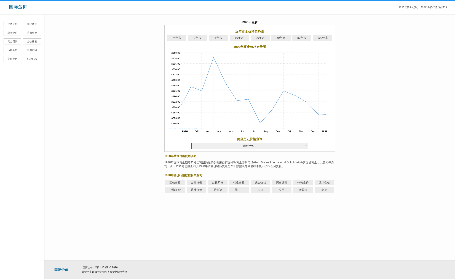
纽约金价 (324, 182)
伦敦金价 (12, 24)
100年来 (322, 37)
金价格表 (32, 41)
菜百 (282, 189)
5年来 (218, 37)
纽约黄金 (32, 24)
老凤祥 (303, 189)
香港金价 (32, 32)
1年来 (197, 37)
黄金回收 (12, 41)
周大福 (217, 189)
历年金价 (12, 50)
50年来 (301, 37)
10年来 (239, 37)
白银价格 (32, 50)
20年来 (260, 37)
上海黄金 (175, 189)
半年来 (177, 37)
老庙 (324, 189)
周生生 (239, 189)
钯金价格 (32, 58)
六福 (260, 189)
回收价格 (175, 182)
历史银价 (281, 182)
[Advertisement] (249, 222)
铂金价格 (12, 58)
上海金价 (12, 32)
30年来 (281, 37)
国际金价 (88, 267)
